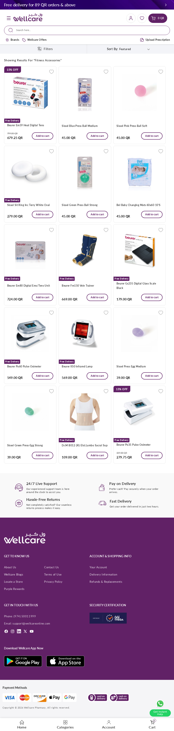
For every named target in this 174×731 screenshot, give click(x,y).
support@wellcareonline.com (31, 623)
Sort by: (112, 49)
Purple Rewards (14, 589)
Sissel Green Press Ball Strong (79, 205)
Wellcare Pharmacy (35, 707)
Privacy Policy (53, 581)
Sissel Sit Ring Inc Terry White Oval (28, 205)
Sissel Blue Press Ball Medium (80, 125)
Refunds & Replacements (106, 581)
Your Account (98, 567)
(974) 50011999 (25, 616)
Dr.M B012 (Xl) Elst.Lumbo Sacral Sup (85, 445)
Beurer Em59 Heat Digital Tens (25, 125)
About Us (10, 567)
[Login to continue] (51, 71)
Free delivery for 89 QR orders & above (40, 4)
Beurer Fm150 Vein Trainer (78, 285)
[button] (166, 5)
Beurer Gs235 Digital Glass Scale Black (136, 286)
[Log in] (131, 18)
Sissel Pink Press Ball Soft (131, 125)
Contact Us (51, 567)
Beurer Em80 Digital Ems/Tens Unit (28, 285)
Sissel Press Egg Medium (131, 366)
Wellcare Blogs (13, 574)
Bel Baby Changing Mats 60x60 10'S (138, 205)
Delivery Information (103, 574)
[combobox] (87, 30)
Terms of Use (53, 574)
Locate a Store (13, 581)
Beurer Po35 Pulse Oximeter (133, 444)
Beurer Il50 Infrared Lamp (77, 366)
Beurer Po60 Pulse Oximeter (24, 366)
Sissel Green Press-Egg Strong (25, 445)
